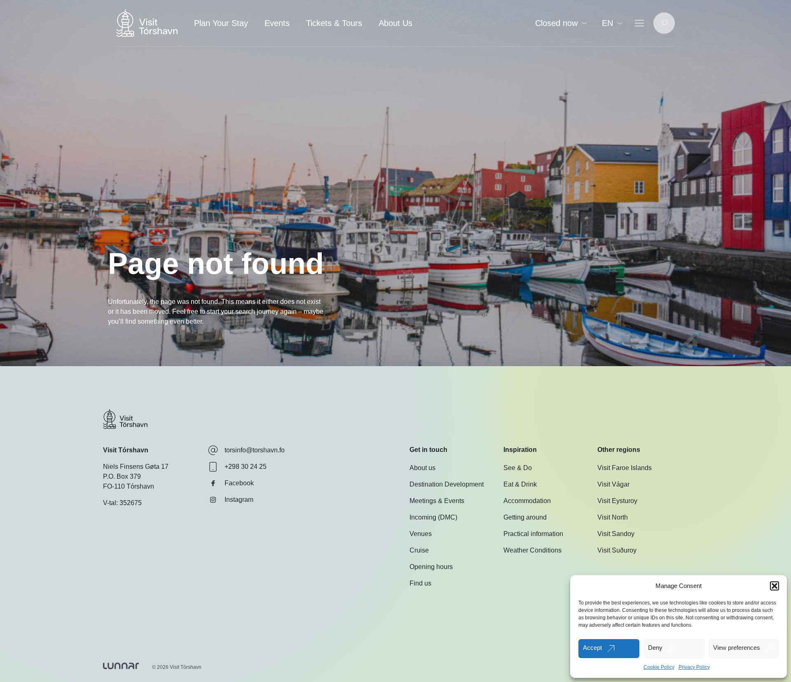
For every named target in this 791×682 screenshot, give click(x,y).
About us (422, 467)
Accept (592, 647)
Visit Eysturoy (617, 500)
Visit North (612, 517)
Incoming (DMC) (433, 517)
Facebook (239, 483)
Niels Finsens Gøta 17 (135, 466)
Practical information (533, 533)
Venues (421, 533)
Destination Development (447, 484)
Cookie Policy (659, 667)
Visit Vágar (613, 484)
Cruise (419, 550)
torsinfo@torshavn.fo (255, 450)
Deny (655, 647)
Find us (420, 583)
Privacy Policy (694, 667)
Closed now (556, 23)
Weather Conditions (532, 550)
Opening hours (431, 566)
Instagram (239, 499)
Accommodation (527, 500)
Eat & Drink (520, 484)
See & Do (517, 467)
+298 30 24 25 (246, 466)
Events (277, 23)
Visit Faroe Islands (624, 467)
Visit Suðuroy (617, 550)
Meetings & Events (437, 500)
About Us (395, 23)
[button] (774, 586)
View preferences (736, 647)
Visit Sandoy (615, 533)
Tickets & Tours (334, 23)
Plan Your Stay (221, 23)
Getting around (525, 517)
